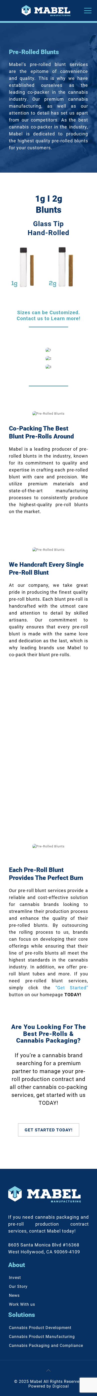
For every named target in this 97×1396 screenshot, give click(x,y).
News (14, 1295)
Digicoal (60, 1386)
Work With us (22, 1304)
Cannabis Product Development (40, 1327)
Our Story (18, 1286)
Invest (15, 1277)
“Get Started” (71, 987)
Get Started (48, 774)
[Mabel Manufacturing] (48, 10)
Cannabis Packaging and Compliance (46, 1345)
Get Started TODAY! (49, 1129)
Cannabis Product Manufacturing (42, 1336)
